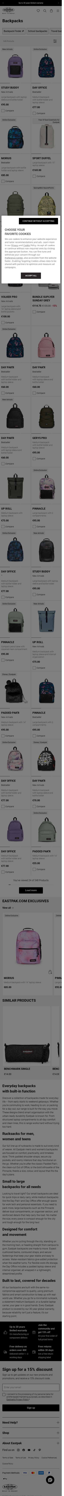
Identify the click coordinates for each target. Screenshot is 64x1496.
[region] (30, 249)
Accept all (31, 275)
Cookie (26, 245)
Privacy (14, 245)
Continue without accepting (38, 221)
